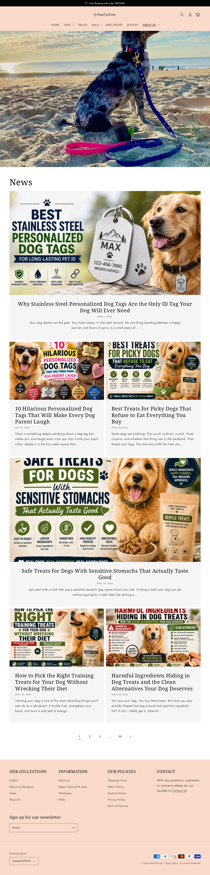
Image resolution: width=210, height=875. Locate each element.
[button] (69, 25)
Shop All (15, 800)
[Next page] (130, 736)
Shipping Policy (117, 780)
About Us (64, 780)
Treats (13, 793)
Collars (14, 780)
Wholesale (65, 793)
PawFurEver (156, 863)
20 (120, 736)
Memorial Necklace (21, 787)
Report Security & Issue (73, 787)
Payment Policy (117, 793)
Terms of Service (118, 806)
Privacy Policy (116, 800)
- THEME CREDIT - (171, 863)
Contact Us (179, 790)
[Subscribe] (73, 828)
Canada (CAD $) (21, 861)
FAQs (62, 800)
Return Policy (116, 787)
